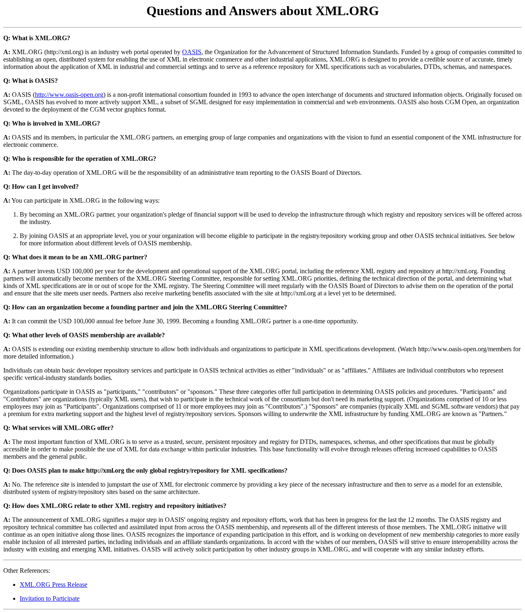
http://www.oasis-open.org (69, 94)
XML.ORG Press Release (53, 584)
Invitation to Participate (50, 598)
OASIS (191, 51)
